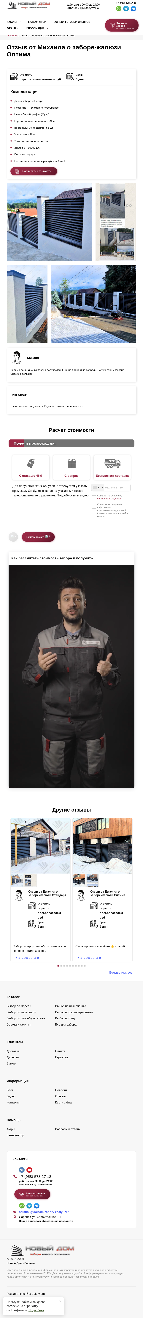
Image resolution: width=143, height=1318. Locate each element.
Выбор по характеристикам (74, 1012)
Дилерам (13, 1057)
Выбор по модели (19, 1006)
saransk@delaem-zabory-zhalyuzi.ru (44, 1212)
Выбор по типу (65, 1018)
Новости (61, 1090)
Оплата (60, 1051)
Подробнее (36, 1310)
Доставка (13, 1051)
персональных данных (109, 498)
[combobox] (97, 487)
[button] (58, 966)
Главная (12, 35)
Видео (11, 1096)
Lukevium (38, 1293)
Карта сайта (63, 1102)
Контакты (13, 1102)
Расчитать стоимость (36, 171)
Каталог (12, 22)
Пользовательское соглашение (28, 1303)
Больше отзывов (121, 972)
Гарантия (61, 1057)
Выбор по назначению (70, 1006)
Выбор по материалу (21, 1012)
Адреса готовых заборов (72, 22)
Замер (11, 1063)
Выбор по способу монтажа (26, 1018)
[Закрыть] (60, 1301)
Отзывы (12, 28)
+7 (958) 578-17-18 (126, 3)
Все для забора (66, 1024)
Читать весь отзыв (26, 957)
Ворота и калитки (19, 1024)
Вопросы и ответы (67, 1129)
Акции (11, 1129)
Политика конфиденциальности (28, 1299)
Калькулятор (37, 22)
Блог (10, 1090)
